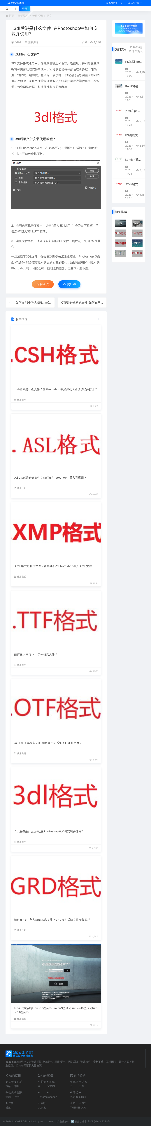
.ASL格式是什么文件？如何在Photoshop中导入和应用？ (50, 477)
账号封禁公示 (115, 2)
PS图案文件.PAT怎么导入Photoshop (134, 135)
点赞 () (71, 284)
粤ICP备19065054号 (98, 1121)
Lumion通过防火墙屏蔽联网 (134, 159)
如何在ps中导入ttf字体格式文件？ (35, 654)
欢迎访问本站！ (18, 2)
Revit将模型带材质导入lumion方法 (134, 86)
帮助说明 (23, 15)
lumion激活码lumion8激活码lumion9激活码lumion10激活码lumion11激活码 (56, 1010)
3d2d (18, 42)
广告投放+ (63, 1121)
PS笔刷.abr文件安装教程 (134, 62)
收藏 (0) (44, 284)
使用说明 (37, 15)
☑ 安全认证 (77, 1121)
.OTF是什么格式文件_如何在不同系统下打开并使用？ (95, 302)
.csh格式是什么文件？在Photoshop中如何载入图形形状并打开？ (56, 389)
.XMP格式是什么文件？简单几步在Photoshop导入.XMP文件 (53, 566)
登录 (24, 8)
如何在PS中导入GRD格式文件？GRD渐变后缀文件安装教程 (52, 919)
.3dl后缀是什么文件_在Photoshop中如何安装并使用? (48, 831)
